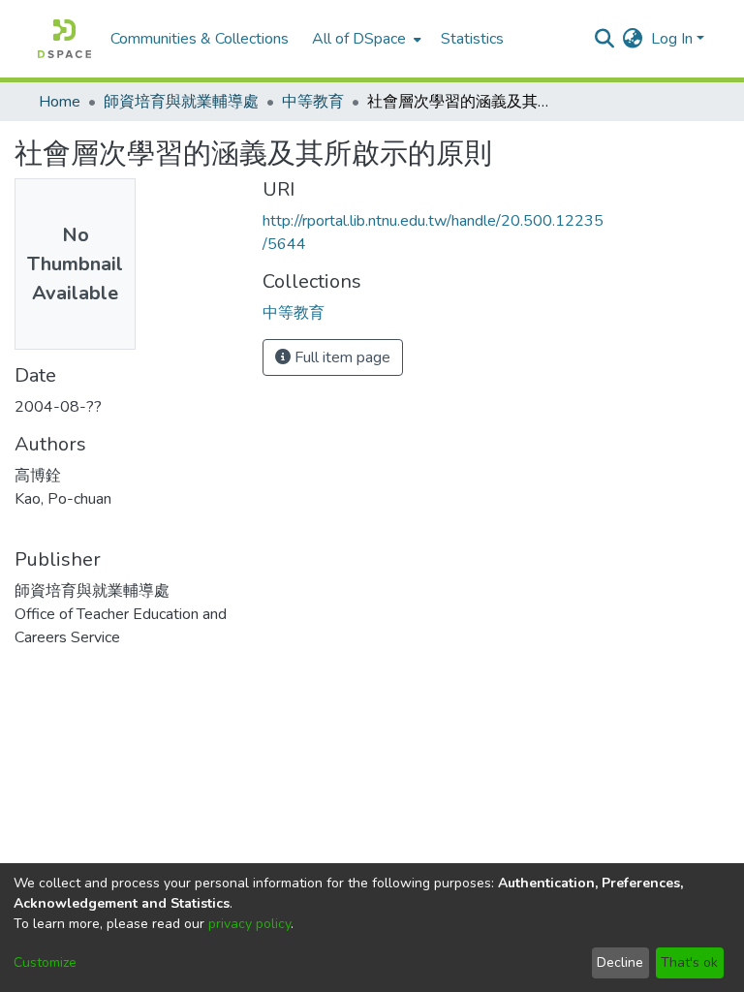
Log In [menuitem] (672, 38)
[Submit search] (605, 38)
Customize (45, 962)
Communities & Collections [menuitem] (199, 38)
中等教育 (313, 101)
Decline (620, 962)
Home (59, 101)
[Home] (64, 38)
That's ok (689, 962)
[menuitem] (364, 39)
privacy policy (249, 923)
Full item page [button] (340, 357)
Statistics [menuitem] (472, 38)
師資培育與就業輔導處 (181, 101)
